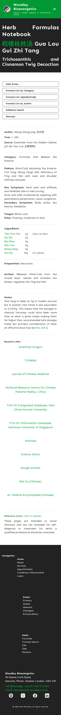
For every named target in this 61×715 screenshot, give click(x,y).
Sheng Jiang (11, 249)
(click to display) (22, 516)
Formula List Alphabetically (21, 97)
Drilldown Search (15, 110)
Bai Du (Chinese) (30, 481)
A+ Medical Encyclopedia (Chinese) (30, 495)
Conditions (23, 572)
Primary (27, 600)
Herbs (25, 635)
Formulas (27, 638)
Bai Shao (9, 241)
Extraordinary (30, 614)
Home (20, 559)
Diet (24, 648)
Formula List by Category (20, 90)
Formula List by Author (18, 103)
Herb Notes (12, 84)
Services (21, 566)
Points (26, 597)
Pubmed (30, 440)
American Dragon (30, 347)
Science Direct (30, 454)
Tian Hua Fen (12, 233)
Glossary (10, 116)
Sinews (26, 604)
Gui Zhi (8, 237)
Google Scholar (30, 468)
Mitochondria (37, 572)
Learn (20, 576)
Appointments (25, 569)
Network (27, 607)
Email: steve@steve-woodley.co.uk (26, 690)
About (20, 562)
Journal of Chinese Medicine (30, 374)
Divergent (28, 610)
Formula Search (30, 642)
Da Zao (8, 252)
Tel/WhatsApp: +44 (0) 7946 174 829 (27, 686)
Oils (24, 645)
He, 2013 (41, 327)
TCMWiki (30, 360)
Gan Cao (9, 245)
